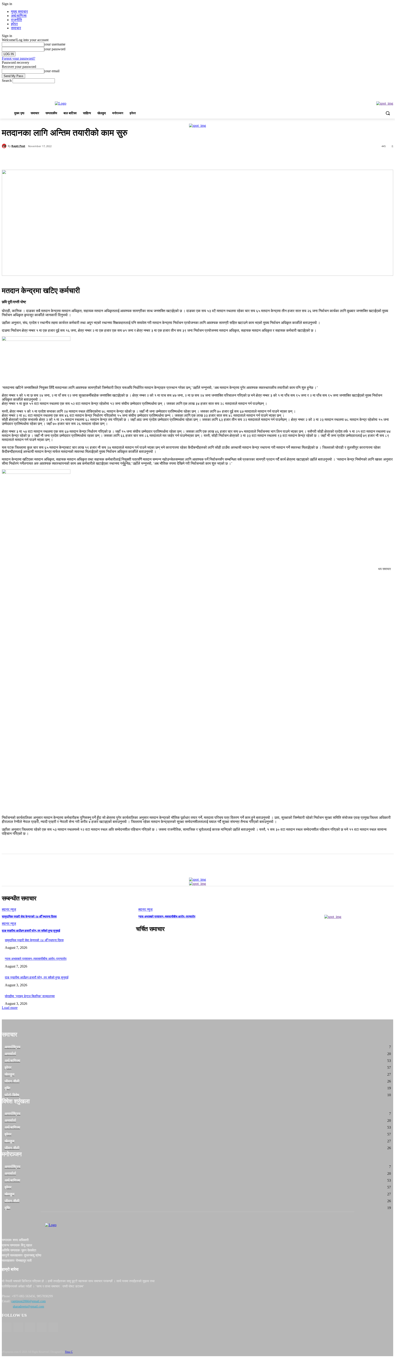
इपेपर (14, 24)
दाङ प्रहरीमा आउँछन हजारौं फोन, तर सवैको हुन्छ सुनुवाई (31, 930)
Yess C (69, 1351)
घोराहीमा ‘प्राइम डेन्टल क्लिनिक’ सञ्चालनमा (30, 996)
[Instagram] (41, 1327)
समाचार (16, 28)
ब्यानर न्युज (9, 909)
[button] (387, 113)
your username (54, 44)
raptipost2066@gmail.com (28, 1301)
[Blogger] (6, 1327)
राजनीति (16, 20)
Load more (10, 1008)
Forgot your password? (18, 58)
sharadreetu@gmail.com (28, 1306)
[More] (109, 158)
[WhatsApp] (93, 158)
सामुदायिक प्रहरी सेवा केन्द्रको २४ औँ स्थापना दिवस (29, 916)
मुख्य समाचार (19, 11)
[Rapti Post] (5, 146)
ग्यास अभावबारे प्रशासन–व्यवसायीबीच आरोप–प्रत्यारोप (166, 916)
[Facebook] (43, 158)
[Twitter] (60, 158)
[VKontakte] (53, 1327)
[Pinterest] (76, 158)
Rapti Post (18, 146)
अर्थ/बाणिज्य (19, 16)
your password (54, 49)
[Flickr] (30, 1327)
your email (51, 71)
